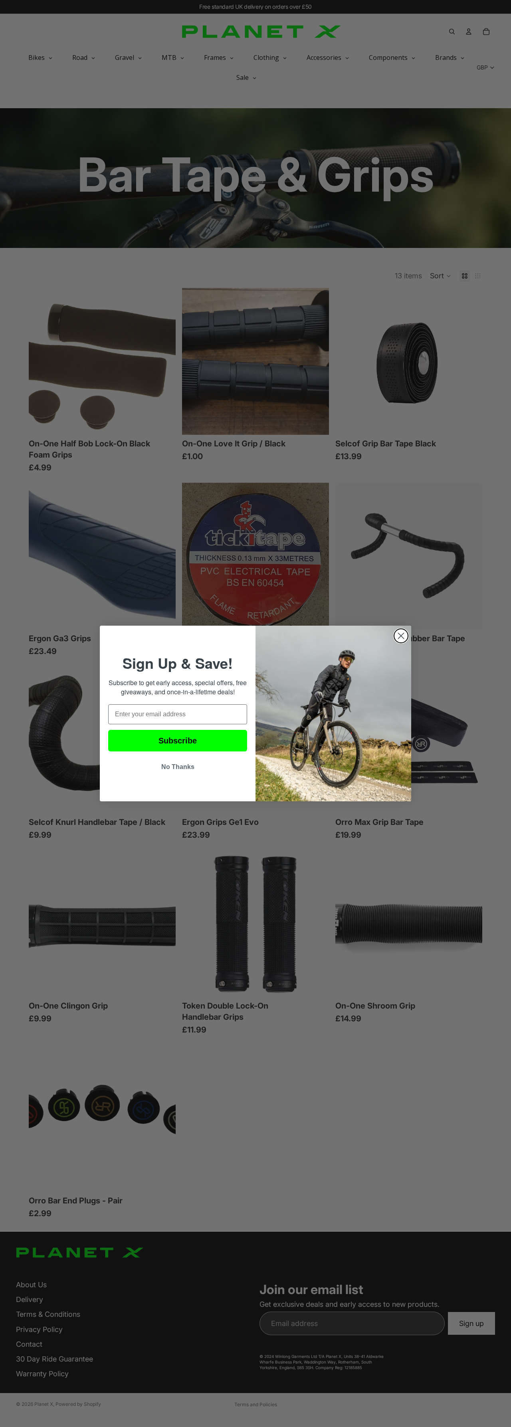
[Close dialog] (401, 636)
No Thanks (177, 766)
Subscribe (177, 740)
